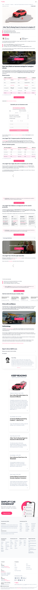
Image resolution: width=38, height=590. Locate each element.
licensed (26, 584)
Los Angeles (27, 529)
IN (10, 532)
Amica (2, 543)
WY (1, 529)
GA (8, 532)
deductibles (10, 261)
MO (6, 526)
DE (6, 532)
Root (6, 543)
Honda (11, 548)
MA (12, 532)
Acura (20, 540)
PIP (6, 221)
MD (1, 526)
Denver (21, 530)
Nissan (16, 545)
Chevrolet (11, 543)
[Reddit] (24, 580)
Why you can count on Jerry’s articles (9, 351)
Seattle (32, 529)
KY (11, 77)
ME (2, 526)
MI (3, 526)
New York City (33, 523)
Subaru (25, 542)
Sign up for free (6, 513)
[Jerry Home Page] (3, 1)
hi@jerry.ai (5, 579)
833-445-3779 (6, 566)
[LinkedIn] (18, 580)
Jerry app (8, 567)
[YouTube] (20, 580)
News (15, 565)
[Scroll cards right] (34, 85)
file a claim (13, 259)
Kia (19, 545)
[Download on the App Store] (17, 578)
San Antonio (33, 526)
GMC (11, 546)
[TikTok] (22, 580)
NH (12, 526)
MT (8, 526)
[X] (17, 580)
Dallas (21, 529)
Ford (11, 545)
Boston (21, 526)
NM (15, 526)
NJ (1, 533)
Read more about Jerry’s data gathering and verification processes (12, 343)
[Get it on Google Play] (23, 578)
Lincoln (16, 543)
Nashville (27, 530)
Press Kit (16, 567)
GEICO (2, 546)
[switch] (28, 115)
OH (3, 533)
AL (1, 532)
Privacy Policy (28, 567)
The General (7, 546)
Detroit (27, 523)
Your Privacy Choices (18, 570)
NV (16, 526)
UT (11, 533)
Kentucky (12, 4)
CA (3, 532)
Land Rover (16, 540)
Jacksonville (27, 526)
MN (4, 526)
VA (12, 533)
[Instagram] (15, 580)
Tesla (15, 546)
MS (7, 526)
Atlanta (21, 523)
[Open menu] (36, 2)
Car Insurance (7, 4)
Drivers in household (22, 110)
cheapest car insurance (9, 328)
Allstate (2, 542)
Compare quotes (19, 59)
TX (10, 533)
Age (10, 110)
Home (3, 4)
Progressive (26, 85)
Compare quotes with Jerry (19, 97)
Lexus (15, 542)
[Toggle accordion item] (34, 238)
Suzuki (25, 543)
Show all (32, 530)
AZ (2, 532)
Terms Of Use (28, 565)
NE (11, 526)
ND (10, 526)
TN (9, 533)
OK (4, 533)
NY (17, 526)
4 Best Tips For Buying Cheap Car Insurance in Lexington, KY (24, 4)
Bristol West (12, 85)
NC (9, 526)
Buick (11, 540)
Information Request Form (5, 584)
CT (5, 532)
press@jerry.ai (8, 580)
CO (4, 532)
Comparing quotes (5, 140)
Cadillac (11, 542)
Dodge (20, 543)
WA (13, 533)
